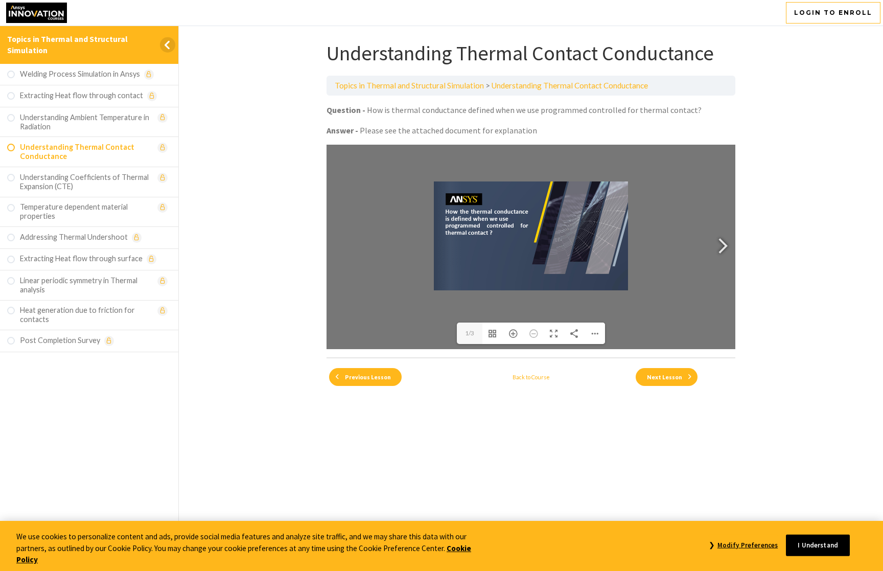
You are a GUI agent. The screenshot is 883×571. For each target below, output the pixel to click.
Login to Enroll (833, 12)
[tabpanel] (531, 226)
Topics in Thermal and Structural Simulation (409, 85)
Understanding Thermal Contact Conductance (570, 85)
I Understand (818, 544)
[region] (441, 546)
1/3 (469, 333)
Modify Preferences (747, 544)
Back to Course (531, 377)
